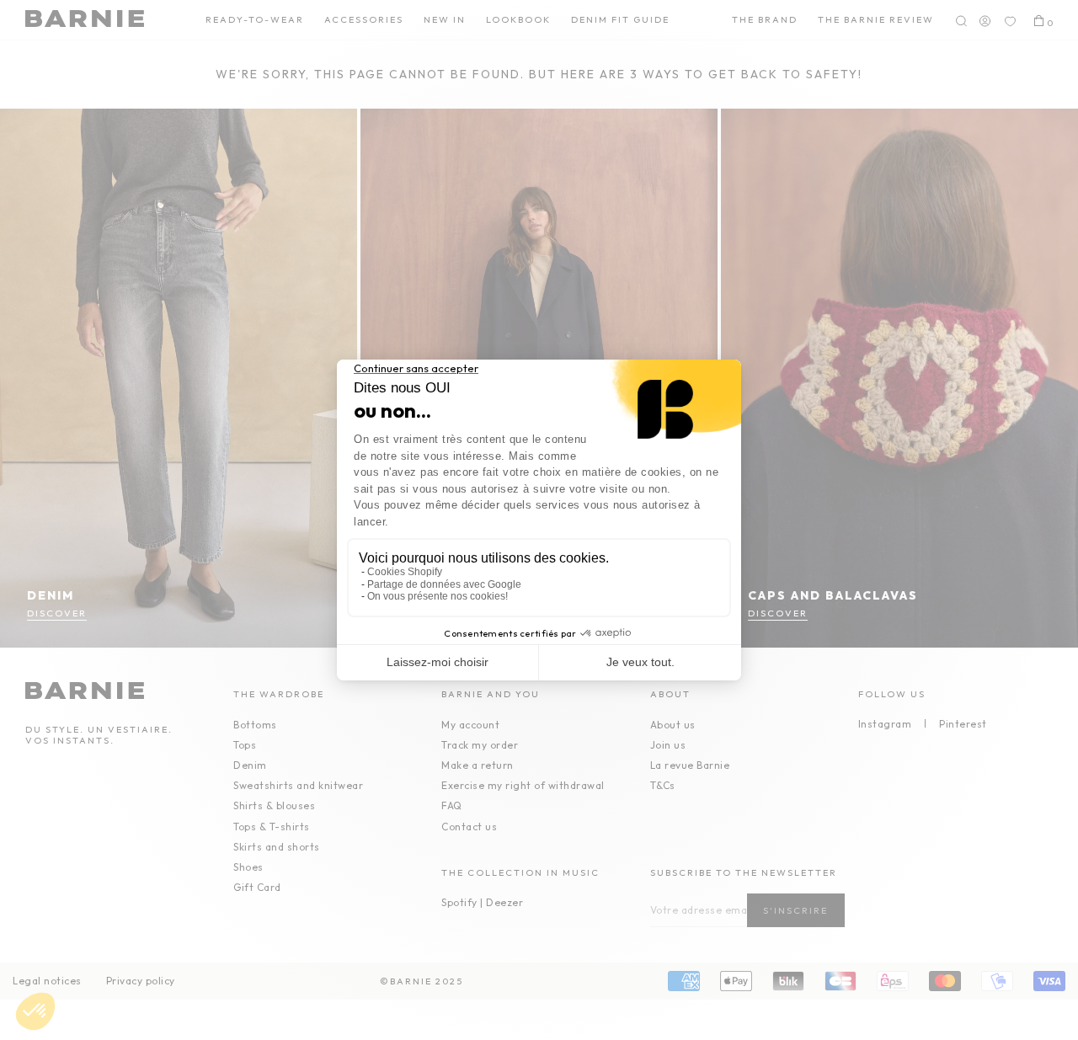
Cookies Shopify (404, 572)
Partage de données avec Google (444, 584)
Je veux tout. (640, 662)
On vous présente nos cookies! (437, 596)
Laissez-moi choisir (437, 662)
